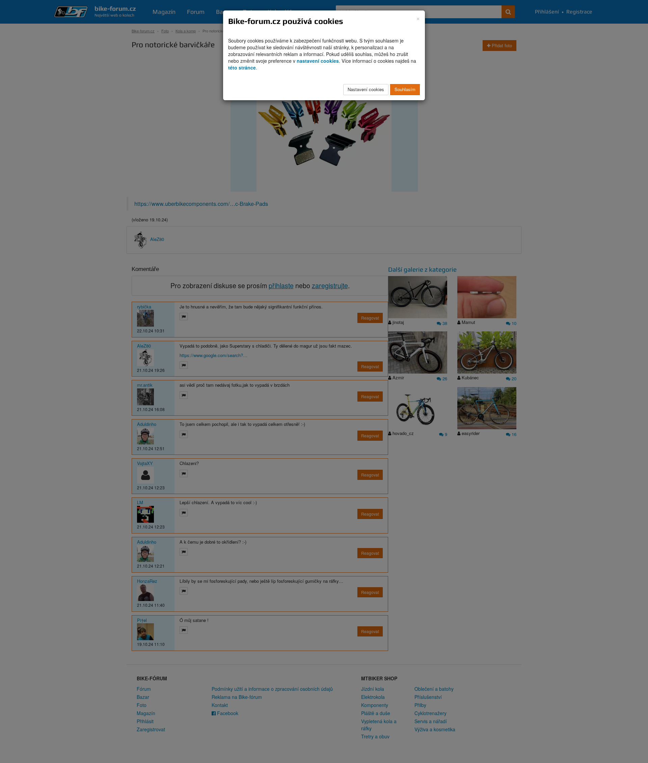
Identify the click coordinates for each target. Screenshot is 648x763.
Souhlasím (405, 89)
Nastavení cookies (366, 89)
